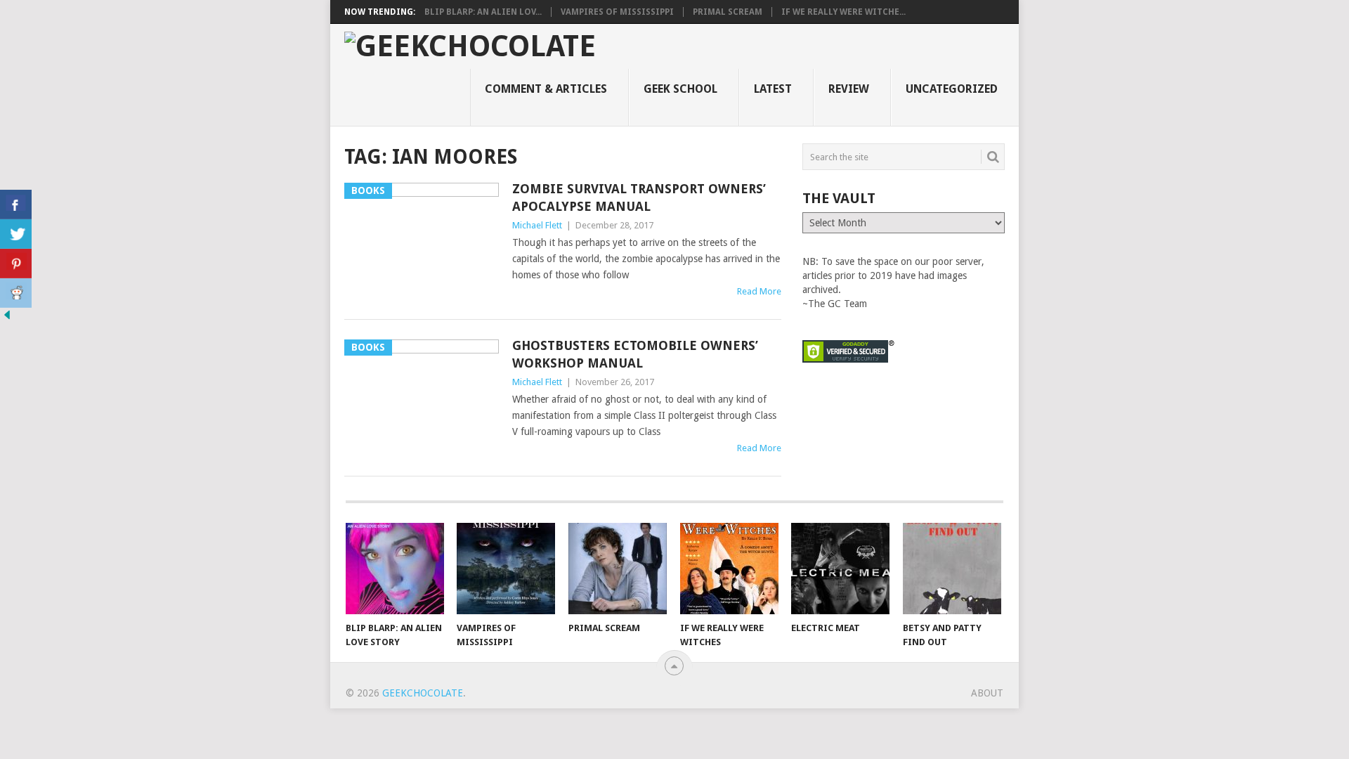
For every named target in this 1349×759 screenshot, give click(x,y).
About (987, 693)
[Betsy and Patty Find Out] (952, 568)
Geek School (680, 89)
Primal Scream (727, 12)
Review (848, 89)
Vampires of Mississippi (617, 12)
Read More (759, 291)
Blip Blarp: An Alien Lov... (483, 12)
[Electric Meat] (840, 568)
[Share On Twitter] (16, 234)
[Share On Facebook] (16, 204)
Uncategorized (952, 89)
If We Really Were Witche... (843, 12)
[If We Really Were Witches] (729, 568)
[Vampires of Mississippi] (506, 568)
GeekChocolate (422, 693)
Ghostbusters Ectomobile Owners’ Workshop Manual (635, 354)
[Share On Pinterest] (16, 263)
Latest (773, 89)
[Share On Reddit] (16, 293)
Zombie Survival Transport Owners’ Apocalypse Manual (639, 197)
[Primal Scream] (617, 568)
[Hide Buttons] (7, 318)
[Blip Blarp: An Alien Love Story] (395, 568)
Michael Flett (537, 225)
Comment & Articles (546, 89)
